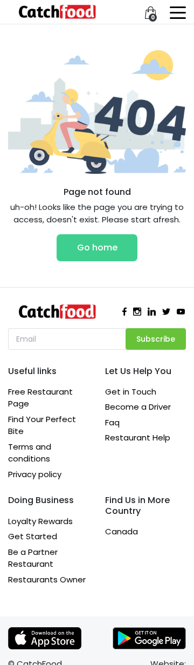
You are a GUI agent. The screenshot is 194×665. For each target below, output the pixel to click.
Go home (97, 247)
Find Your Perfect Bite (42, 425)
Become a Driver (138, 406)
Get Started (32, 536)
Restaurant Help (137, 437)
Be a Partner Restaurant (33, 558)
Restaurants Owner (47, 579)
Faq (112, 422)
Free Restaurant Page (40, 398)
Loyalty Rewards (40, 521)
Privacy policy (34, 474)
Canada (121, 531)
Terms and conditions (29, 453)
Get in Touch (130, 391)
